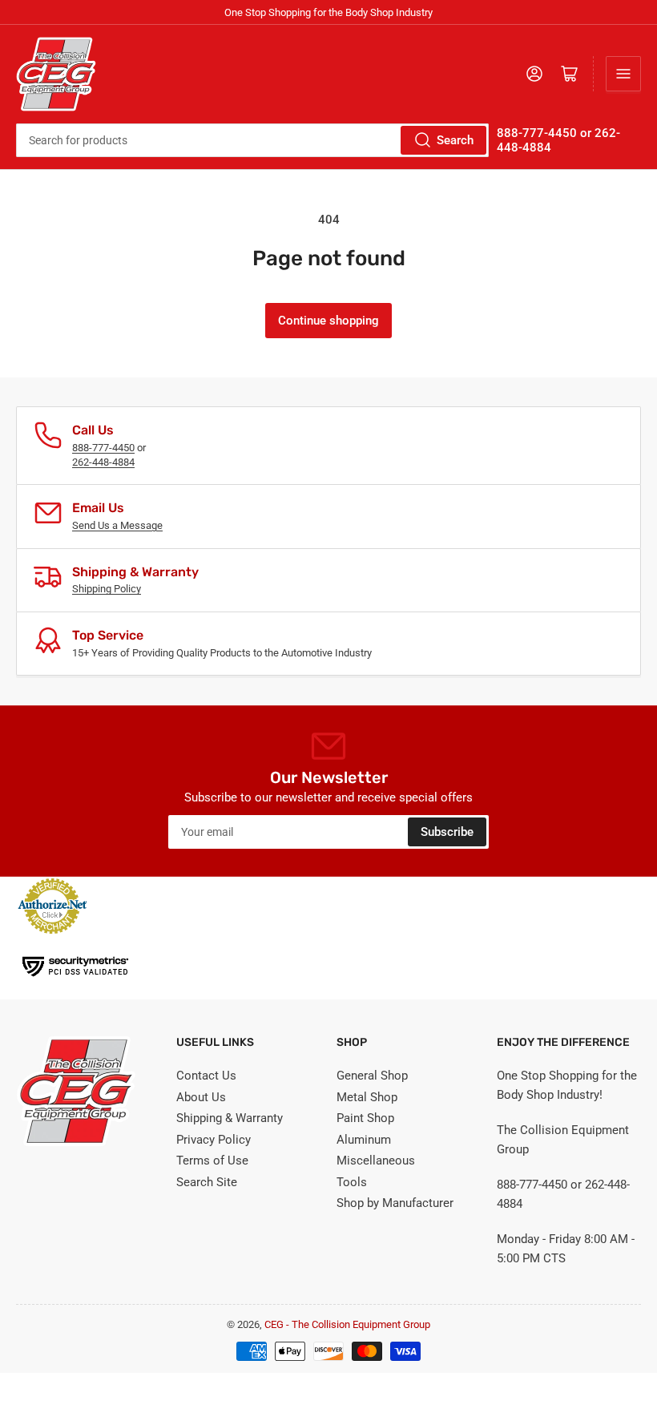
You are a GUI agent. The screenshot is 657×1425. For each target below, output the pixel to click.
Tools (352, 1182)
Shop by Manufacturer (395, 1203)
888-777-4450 (103, 448)
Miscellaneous (376, 1160)
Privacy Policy (213, 1139)
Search (455, 140)
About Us (201, 1097)
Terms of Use (212, 1160)
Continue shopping (328, 320)
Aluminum (364, 1139)
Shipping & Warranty (229, 1118)
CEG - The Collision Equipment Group (347, 1324)
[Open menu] (623, 73)
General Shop (372, 1075)
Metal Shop (367, 1097)
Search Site (206, 1182)
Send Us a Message (117, 525)
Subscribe (447, 832)
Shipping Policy (106, 589)
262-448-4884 (103, 462)
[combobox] (252, 140)
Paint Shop (365, 1118)
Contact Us (206, 1075)
